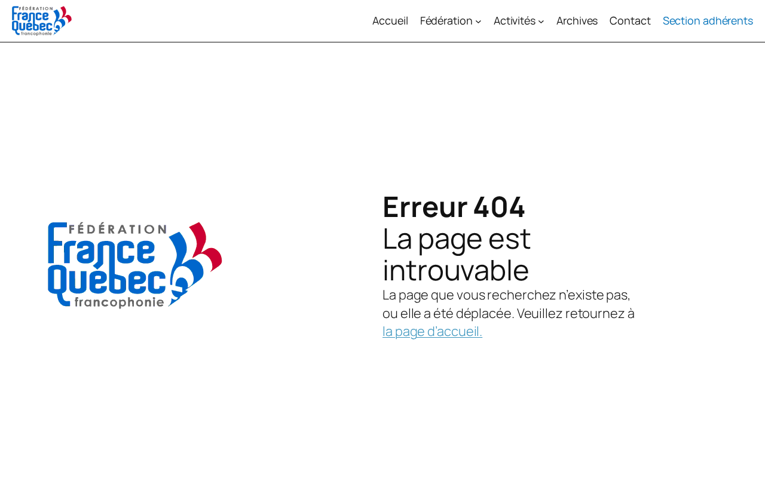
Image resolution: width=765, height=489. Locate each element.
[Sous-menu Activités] (541, 21)
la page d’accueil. (432, 331)
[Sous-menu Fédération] (478, 21)
